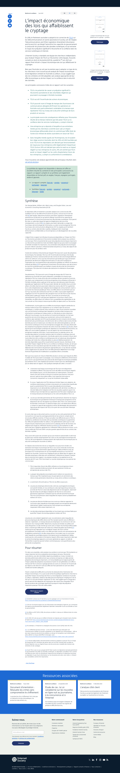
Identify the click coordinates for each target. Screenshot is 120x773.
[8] (40, 533)
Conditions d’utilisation (48, 767)
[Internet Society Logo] (19, 759)
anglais (57, 182)
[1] (29, 215)
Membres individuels (57, 726)
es (74, 13)
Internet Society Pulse (79, 732)
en (64, 13)
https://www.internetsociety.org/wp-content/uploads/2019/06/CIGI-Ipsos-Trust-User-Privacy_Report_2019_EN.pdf (49, 621)
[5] (57, 340)
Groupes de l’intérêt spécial (59, 731)
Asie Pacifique (30, 663)
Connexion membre (57, 723)
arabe (42, 191)
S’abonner (21, 743)
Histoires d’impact (98, 730)
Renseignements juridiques (64, 767)
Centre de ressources (99, 732)
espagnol (64, 182)
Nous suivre (22, 769)
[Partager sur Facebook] (10, 16)
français (50, 182)
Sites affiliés (30, 769)
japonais (44, 185)
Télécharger (99, 42)
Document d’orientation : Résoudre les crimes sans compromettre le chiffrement (24, 690)
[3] (37, 264)
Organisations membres (58, 733)
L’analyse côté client (90, 687)
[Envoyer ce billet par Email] (10, 25)
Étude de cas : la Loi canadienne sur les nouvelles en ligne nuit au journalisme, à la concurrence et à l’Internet (59, 693)
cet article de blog (31, 162)
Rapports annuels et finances (82, 767)
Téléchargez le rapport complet (36, 592)
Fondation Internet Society (80, 730)
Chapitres (54, 728)
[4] (67, 327)
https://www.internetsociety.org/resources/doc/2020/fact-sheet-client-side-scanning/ (49, 637)
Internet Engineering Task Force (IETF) (79, 724)
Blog (94, 737)
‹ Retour (10, 13)
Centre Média (97, 735)
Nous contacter (96, 767)
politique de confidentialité (27, 738)
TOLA (71, 37)
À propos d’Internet (98, 723)
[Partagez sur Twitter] (10, 21)
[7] (73, 528)
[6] (58, 425)
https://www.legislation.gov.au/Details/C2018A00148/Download (43, 601)
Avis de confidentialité (34, 767)
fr (69, 13)
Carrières (14, 769)
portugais (35, 185)
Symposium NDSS (77, 739)
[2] (42, 223)
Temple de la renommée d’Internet (79, 735)
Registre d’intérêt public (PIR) (81, 727)
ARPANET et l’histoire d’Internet (99, 726)
